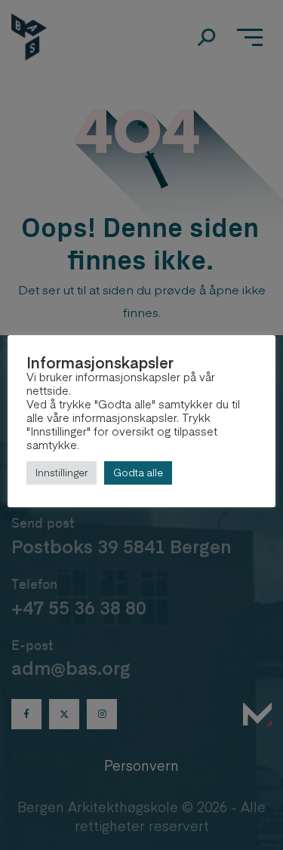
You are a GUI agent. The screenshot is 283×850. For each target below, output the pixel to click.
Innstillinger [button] (61, 472)
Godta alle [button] (138, 472)
